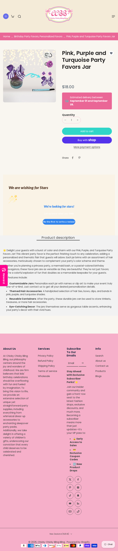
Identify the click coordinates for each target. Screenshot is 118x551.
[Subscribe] (82, 363)
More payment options (87, 147)
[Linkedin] (78, 503)
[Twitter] (70, 479)
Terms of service (47, 371)
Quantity (68, 115)
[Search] (19, 16)
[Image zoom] (29, 76)
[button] (113, 16)
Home (6, 36)
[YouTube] (70, 503)
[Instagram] (78, 487)
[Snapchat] (78, 495)
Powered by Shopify (78, 542)
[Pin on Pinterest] (79, 157)
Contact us (101, 365)
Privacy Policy (45, 355)
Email (71, 363)
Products (100, 371)
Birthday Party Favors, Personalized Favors (38, 36)
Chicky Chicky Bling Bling (51, 542)
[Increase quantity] (78, 120)
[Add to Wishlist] (111, 53)
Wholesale (44, 376)
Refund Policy (45, 360)
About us (100, 360)
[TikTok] (70, 495)
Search (99, 355)
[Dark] (6, 16)
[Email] (70, 511)
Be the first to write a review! (59, 221)
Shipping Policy (46, 365)
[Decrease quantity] (65, 120)
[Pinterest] (70, 487)
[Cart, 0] (12, 16)
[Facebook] (78, 479)
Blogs (98, 376)
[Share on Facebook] (72, 157)
